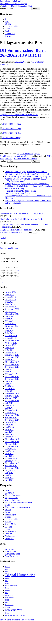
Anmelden (9, 549)
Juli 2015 (9, 403)
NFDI (7, 600)
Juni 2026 (9, 295)
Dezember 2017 (12, 362)
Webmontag (10, 536)
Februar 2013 (11, 458)
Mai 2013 (9, 453)
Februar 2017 (11, 374)
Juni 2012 (9, 475)
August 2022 (10, 311)
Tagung (8, 526)
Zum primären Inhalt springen (12, 1)
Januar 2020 (10, 338)
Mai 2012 (9, 478)
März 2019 (10, 350)
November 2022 (12, 307)
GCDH (7, 583)
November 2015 (12, 396)
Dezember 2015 (12, 393)
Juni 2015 (9, 405)
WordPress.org (11, 556)
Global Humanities (11, 585)
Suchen (3, 8)
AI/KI (7, 490)
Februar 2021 (11, 321)
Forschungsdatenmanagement (17, 507)
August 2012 (10, 470)
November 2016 (12, 376)
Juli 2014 (9, 425)
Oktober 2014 (11, 417)
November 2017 (12, 364)
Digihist (8, 24)
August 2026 (10, 292)
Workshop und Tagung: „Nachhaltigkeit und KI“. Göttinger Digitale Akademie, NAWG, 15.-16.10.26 (27, 172)
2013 (49, 156)
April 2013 (10, 456)
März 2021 (10, 319)
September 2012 (12, 468)
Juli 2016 (9, 381)
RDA (6, 602)
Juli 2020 (9, 328)
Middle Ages (10, 514)
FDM (7, 505)
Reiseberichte (9, 605)
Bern (2, 158)
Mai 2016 (9, 386)
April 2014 (10, 432)
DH (7, 21)
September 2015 (12, 400)
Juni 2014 (9, 427)
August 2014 (10, 422)
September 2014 (12, 420)
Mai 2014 (9, 429)
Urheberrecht (10, 531)
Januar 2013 (10, 461)
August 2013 (10, 449)
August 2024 (10, 299)
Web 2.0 (24, 156)
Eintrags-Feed (11, 551)
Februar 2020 (11, 335)
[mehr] (3, 238)
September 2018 (12, 357)
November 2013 (12, 441)
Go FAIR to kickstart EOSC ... (13, 233)
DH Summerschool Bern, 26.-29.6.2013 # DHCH (23, 53)
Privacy (8, 36)
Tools (7, 29)
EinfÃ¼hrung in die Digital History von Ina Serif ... (22, 219)
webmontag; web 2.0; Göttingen (15, 615)
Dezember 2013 (12, 439)
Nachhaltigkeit (9, 597)
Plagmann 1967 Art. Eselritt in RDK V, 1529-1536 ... (22, 214)
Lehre (7, 512)
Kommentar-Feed (12, 554)
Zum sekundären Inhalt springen (13, 3)
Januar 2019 (10, 352)
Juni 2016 (9, 384)
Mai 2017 (9, 372)
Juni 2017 (9, 369)
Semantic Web (11, 26)
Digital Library (11, 497)
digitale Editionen (12, 500)
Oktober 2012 (11, 465)
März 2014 (10, 434)
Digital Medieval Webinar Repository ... (17, 230)
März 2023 (10, 304)
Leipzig (7, 590)
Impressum (10, 33)
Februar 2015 (11, 410)
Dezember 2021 (12, 314)
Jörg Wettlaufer (37, 62)
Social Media (10, 524)
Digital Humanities (25, 154)
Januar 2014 (10, 437)
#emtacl (7, 566)
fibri (6, 581)
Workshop (9, 538)
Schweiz (8, 158)
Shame (8, 522)
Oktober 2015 (11, 398)
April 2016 (10, 388)
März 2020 (10, 333)
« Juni (2, 282)
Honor (8, 509)
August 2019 (10, 345)
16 (17, 270)
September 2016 (12, 379)
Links (7, 31)
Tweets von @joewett (9, 248)
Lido (6, 593)
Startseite (9, 19)
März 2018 (10, 360)
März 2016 (10, 391)
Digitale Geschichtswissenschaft (18, 502)
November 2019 (12, 340)
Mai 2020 (9, 331)
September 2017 (12, 367)
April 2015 (10, 408)
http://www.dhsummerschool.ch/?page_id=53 (19, 114)
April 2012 (10, 480)
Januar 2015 (10, 413)
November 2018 (12, 355)
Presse (8, 517)
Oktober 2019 (11, 343)
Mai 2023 (9, 302)
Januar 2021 (10, 323)
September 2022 (12, 309)
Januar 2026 (10, 297)
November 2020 (12, 326)
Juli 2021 (9, 316)
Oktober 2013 (11, 444)
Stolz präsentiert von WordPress (20, 620)
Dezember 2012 (12, 463)
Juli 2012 (9, 473)
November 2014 (12, 415)
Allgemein (9, 493)
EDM (7, 578)
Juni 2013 (9, 451)
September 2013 (12, 446)
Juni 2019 (9, 347)
